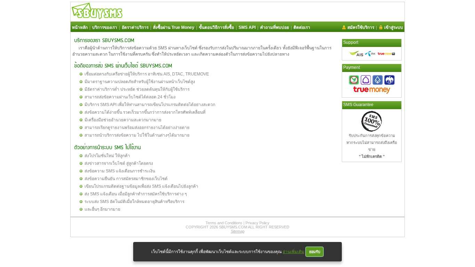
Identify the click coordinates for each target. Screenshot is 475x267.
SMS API (247, 27)
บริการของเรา (104, 27)
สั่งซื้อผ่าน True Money (173, 27)
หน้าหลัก (80, 27)
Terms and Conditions (224, 223)
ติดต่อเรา (301, 27)
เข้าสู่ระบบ (393, 27)
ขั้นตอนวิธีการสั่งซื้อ (216, 27)
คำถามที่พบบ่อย (274, 27)
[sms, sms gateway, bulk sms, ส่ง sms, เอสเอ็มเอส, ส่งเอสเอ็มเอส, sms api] (97, 18)
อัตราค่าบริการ (135, 27)
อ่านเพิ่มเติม (293, 251)
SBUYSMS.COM (233, 227)
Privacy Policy (257, 223)
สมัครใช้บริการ (360, 27)
